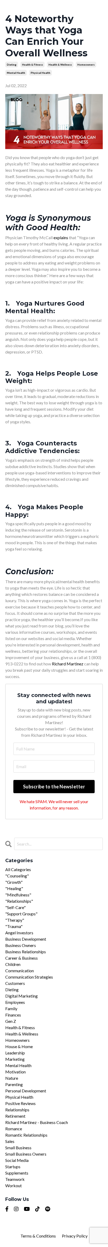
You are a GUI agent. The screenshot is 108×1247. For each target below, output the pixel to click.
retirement (15, 1115)
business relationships (25, 951)
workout (13, 1185)
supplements (16, 1172)
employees (15, 1002)
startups (12, 1166)
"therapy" (14, 919)
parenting (14, 1084)
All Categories (18, 869)
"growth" (14, 882)
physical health (40, 72)
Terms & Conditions (38, 1235)
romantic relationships (26, 1134)
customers (15, 983)
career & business (21, 957)
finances (13, 1014)
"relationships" (19, 901)
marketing (15, 1059)
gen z (10, 1021)
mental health (16, 72)
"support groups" (21, 913)
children (12, 964)
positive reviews (20, 1103)
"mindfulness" (18, 894)
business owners (20, 945)
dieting (12, 64)
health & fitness (32, 64)
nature (11, 1078)
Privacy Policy (75, 1235)
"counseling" (17, 875)
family (11, 1008)
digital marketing (21, 995)
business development (25, 938)
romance (13, 1128)
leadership (15, 1052)
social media (17, 1160)
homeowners (86, 64)
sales (9, 1141)
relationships (17, 1109)
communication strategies (29, 976)
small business (18, 1147)
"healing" (14, 888)
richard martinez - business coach (36, 1122)
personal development (25, 1090)
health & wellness (60, 64)
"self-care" (15, 907)
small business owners (25, 1153)
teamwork (15, 1179)
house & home (19, 1046)
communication (19, 970)
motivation (15, 1071)
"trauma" (14, 926)
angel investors (19, 932)
